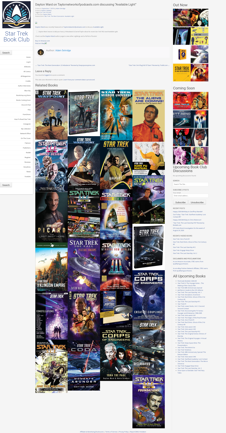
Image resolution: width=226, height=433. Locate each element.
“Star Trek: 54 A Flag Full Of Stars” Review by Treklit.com (149, 65)
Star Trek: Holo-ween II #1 (187, 315)
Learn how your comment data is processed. (79, 80)
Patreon (28, 143)
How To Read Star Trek (22, 119)
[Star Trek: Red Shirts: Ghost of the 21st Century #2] (199, 146)
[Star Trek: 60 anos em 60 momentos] (182, 81)
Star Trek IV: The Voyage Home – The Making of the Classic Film (191, 284)
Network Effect (25, 133)
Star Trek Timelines (184, 350)
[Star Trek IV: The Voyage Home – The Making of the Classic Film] (182, 109)
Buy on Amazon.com (42, 41)
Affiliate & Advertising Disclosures (92, 432)
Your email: (177, 193)
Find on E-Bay (40, 43)
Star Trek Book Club (16, 36)
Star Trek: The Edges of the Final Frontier (192, 318)
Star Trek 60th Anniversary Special (190, 288)
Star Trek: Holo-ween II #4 (187, 357)
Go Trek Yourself (45, 12)
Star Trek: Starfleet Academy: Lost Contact (192, 359)
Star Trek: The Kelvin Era (186, 347)
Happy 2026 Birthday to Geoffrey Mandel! (187, 211)
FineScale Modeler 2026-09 (187, 281)
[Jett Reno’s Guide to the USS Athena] (182, 127)
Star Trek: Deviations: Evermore (189, 295)
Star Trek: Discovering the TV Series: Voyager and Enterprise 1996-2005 (190, 312)
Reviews (28, 162)
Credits (28, 81)
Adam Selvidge (60, 8)
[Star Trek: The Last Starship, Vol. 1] (199, 127)
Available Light (98, 27)
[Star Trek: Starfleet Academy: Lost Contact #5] (182, 26)
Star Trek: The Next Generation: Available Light (59, 16)
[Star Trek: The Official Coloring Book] (199, 62)
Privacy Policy (124, 432)
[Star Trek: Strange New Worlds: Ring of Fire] (199, 81)
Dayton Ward (47, 14)
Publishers (27, 148)
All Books (27, 67)
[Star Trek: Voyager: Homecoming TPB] (182, 44)
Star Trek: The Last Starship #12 (184, 247)
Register (28, 157)
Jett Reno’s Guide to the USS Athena (190, 290)
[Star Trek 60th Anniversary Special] (199, 109)
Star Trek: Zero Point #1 (181, 239)
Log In (28, 62)
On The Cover (26, 138)
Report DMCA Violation (138, 432)
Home (28, 57)
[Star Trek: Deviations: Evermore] (182, 146)
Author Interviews (24, 86)
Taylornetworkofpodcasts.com (74, 27)
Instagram (27, 124)
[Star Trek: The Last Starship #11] (182, 164)
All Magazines (26, 76)
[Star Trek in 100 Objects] (199, 44)
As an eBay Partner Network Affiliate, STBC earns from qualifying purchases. (190, 269)
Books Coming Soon (23, 100)
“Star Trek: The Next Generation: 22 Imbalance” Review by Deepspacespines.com (65, 65)
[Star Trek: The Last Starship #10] (199, 26)
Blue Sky (27, 91)
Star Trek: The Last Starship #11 (189, 301)
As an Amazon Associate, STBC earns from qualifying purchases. (188, 262)
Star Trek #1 (182, 304)
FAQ (29, 110)
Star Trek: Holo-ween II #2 (187, 327)
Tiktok (28, 172)
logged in (47, 75)
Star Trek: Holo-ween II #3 (187, 329)
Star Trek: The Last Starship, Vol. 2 (185, 253)
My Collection (26, 129)
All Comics (27, 71)
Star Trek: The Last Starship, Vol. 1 (190, 292)
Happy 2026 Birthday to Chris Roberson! (187, 220)
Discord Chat (26, 105)
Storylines (27, 167)
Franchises (27, 114)
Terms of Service (111, 432)
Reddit (28, 152)
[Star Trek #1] (199, 164)
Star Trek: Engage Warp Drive (183, 250)
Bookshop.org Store (23, 95)
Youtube (28, 176)
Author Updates (46, 10)
